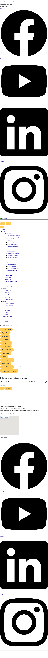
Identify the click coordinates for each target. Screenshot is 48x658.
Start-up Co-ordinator (13, 255)
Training (7, 294)
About (3, 231)
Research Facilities (9, 303)
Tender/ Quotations (7, 316)
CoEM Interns (8, 296)
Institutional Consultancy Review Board (14, 285)
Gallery (6, 314)
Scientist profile (8, 272)
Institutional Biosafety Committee (13, 283)
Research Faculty (12, 251)
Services (4, 288)
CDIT (24, 652)
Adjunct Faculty (8, 279)
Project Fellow (8, 277)
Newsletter (7, 310)
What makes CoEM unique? (14, 237)
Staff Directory (8, 319)
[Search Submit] (2, 388)
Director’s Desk (8, 248)
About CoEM (8, 233)
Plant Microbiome (12, 266)
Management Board (12, 244)
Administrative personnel (13, 253)
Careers (7, 312)
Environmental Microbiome (14, 268)
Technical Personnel (12, 257)
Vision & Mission (11, 239)
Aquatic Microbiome (12, 270)
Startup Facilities (9, 305)
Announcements (9, 308)
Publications (8, 274)
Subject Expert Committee (11, 281)
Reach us (7, 321)
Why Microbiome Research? (14, 235)
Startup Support (9, 299)
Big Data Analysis (9, 297)
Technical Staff (8, 275)
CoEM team (7, 250)
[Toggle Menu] (2, 227)
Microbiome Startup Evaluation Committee (15, 286)
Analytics (7, 292)
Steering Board (11, 242)
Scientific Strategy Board (13, 246)
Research (4, 259)
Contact (4, 318)
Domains (7, 261)
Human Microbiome (12, 262)
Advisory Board (8, 240)
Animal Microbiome (12, 264)
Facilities (4, 301)
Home (3, 229)
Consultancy (8, 290)
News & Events (5, 307)
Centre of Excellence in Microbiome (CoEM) (10, 2)
